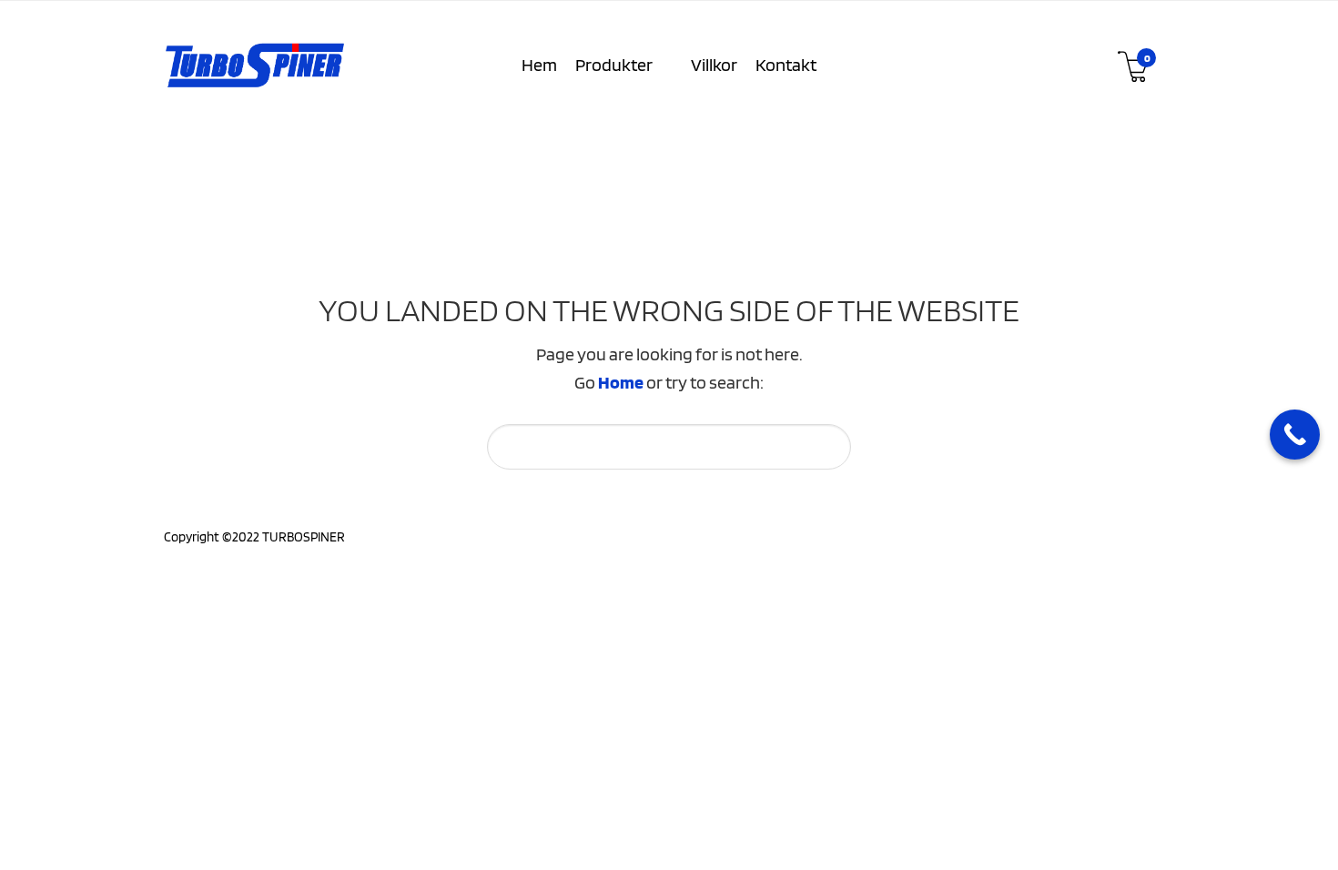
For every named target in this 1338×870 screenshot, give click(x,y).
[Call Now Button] (1295, 435)
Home (621, 382)
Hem (539, 65)
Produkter (614, 65)
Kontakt (785, 65)
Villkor (714, 65)
